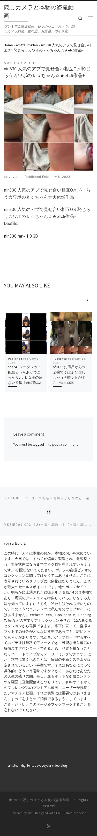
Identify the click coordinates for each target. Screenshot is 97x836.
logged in (40, 444)
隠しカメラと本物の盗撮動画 (46, 800)
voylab (14, 177)
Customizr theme (74, 813)
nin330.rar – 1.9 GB (21, 236)
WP (30, 813)
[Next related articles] (87, 299)
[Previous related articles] (75, 299)
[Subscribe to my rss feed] (48, 826)
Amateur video (27, 45)
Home (8, 45)
